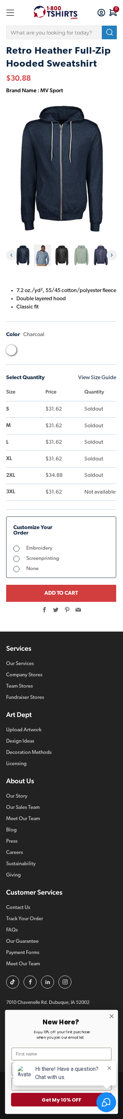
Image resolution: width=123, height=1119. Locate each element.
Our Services (20, 663)
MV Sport (51, 90)
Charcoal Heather (24, 352)
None (32, 568)
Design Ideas (20, 741)
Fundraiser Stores (25, 697)
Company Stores (24, 675)
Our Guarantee (22, 941)
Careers (14, 852)
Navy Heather (76, 352)
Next (112, 255)
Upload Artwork (23, 730)
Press (11, 841)
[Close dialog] (111, 1016)
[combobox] (61, 32)
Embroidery (39, 548)
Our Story (16, 796)
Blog (11, 830)
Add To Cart (61, 593)
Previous (11, 255)
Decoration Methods (29, 752)
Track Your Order (24, 919)
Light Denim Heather (63, 352)
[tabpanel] (22, 255)
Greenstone (37, 352)
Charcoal (11, 350)
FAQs (12, 930)
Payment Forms (22, 952)
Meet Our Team (23, 818)
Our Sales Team (23, 807)
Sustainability (21, 864)
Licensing (16, 763)
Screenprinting (42, 558)
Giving (13, 875)
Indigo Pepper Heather (50, 352)
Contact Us (18, 907)
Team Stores (19, 686)
